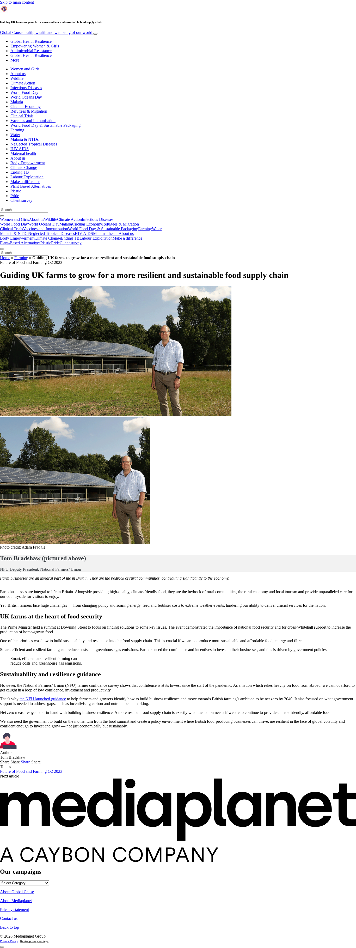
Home (5, 258)
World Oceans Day (26, 97)
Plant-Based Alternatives (30, 186)
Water (15, 134)
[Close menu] (2, 249)
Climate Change (23, 167)
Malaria (16, 102)
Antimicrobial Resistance (31, 50)
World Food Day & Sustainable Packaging (45, 125)
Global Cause (46, 32)
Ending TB (19, 172)
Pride (14, 195)
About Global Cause (17, 892)
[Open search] (2, 216)
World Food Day (24, 92)
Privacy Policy (9, 941)
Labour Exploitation (27, 177)
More (14, 60)
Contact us (8, 918)
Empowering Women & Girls (34, 46)
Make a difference (25, 181)
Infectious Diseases (26, 88)
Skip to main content (17, 2)
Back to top (9, 927)
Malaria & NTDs (24, 139)
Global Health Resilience (31, 41)
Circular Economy (25, 106)
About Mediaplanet (16, 900)
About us (18, 73)
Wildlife (16, 78)
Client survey (21, 200)
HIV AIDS (19, 149)
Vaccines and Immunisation (33, 120)
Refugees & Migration (28, 111)
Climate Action (22, 83)
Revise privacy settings (34, 941)
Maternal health (23, 153)
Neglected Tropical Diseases (33, 144)
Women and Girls (24, 69)
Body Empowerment (27, 163)
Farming (17, 130)
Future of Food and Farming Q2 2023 (31, 771)
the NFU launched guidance (43, 699)
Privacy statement (14, 909)
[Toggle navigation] (95, 34)
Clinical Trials (21, 116)
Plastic (15, 191)
